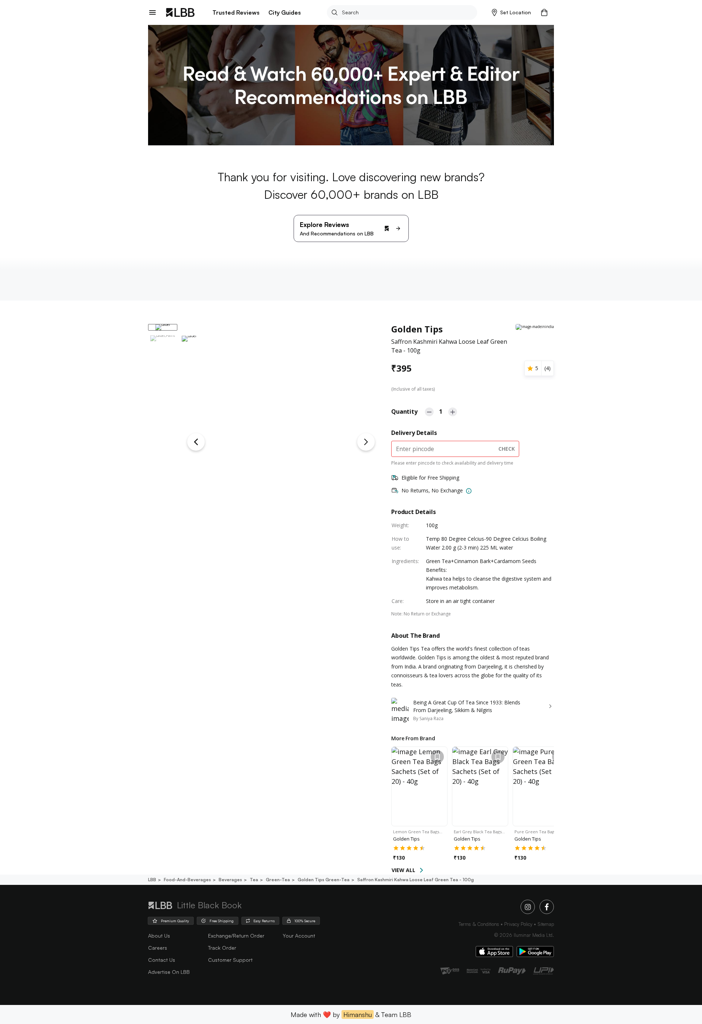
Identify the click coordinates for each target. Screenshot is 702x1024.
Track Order (222, 948)
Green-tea (278, 879)
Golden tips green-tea (324, 879)
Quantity (404, 411)
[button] (511, 12)
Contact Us (161, 960)
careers (157, 948)
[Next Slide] (366, 442)
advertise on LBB (169, 972)
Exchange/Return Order (236, 935)
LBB (152, 879)
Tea (254, 879)
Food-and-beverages (187, 879)
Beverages (230, 879)
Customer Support (230, 960)
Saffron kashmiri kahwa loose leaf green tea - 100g (415, 879)
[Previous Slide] (196, 442)
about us (159, 935)
